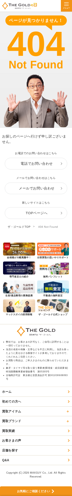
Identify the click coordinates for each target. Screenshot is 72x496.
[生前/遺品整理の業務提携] (19, 288)
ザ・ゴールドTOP (19, 226)
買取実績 (8, 430)
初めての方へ (11, 401)
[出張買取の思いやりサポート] (53, 251)
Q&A (5, 460)
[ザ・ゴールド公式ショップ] (53, 307)
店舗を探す (10, 450)
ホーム (7, 391)
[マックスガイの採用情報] (19, 307)
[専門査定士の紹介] (19, 270)
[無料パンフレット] (53, 270)
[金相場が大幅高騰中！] (19, 251)
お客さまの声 (11, 440)
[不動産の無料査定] (53, 288)
